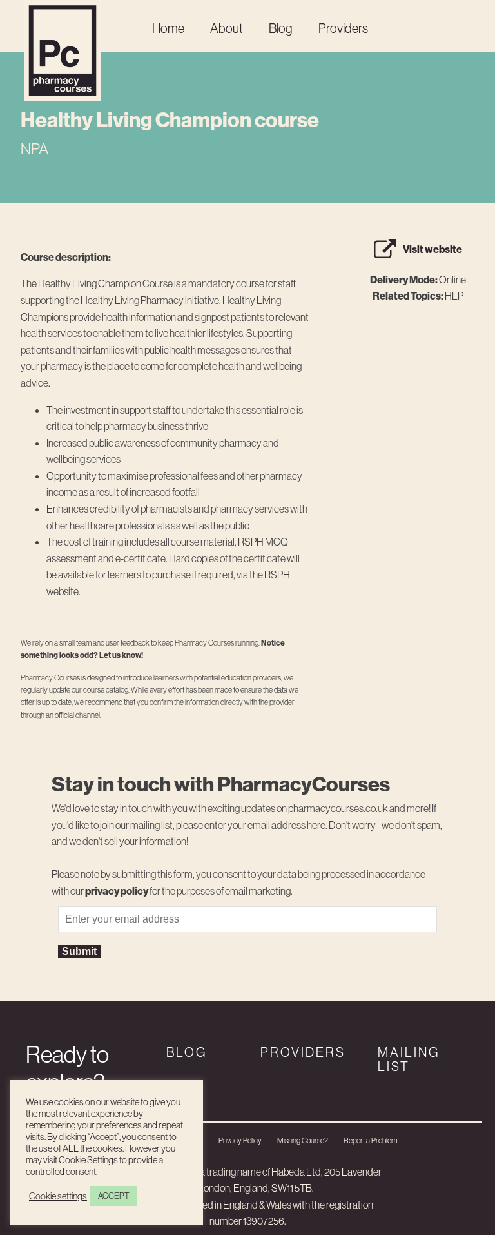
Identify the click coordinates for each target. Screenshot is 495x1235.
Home (168, 28)
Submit (79, 951)
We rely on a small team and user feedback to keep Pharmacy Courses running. (153, 649)
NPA (34, 148)
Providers (343, 28)
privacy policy (116, 890)
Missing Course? (302, 1140)
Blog (281, 28)
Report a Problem (370, 1140)
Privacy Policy (240, 1140)
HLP (454, 295)
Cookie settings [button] (58, 1196)
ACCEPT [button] (114, 1195)
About (226, 28)
